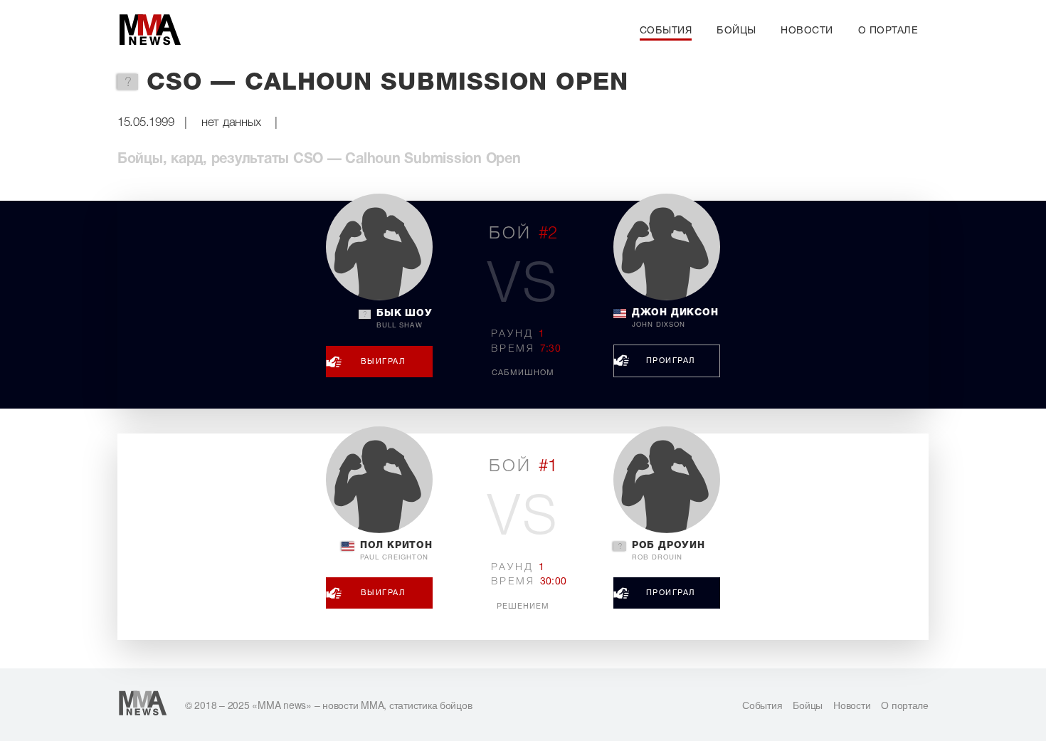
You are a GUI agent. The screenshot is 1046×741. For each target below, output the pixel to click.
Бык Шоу (404, 319)
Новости (807, 31)
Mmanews (149, 30)
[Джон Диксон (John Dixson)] (666, 247)
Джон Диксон (675, 318)
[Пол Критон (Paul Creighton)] (379, 479)
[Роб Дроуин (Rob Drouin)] (666, 479)
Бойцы (736, 31)
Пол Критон (396, 551)
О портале (888, 31)
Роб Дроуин (668, 551)
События (666, 31)
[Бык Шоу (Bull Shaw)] (379, 247)
